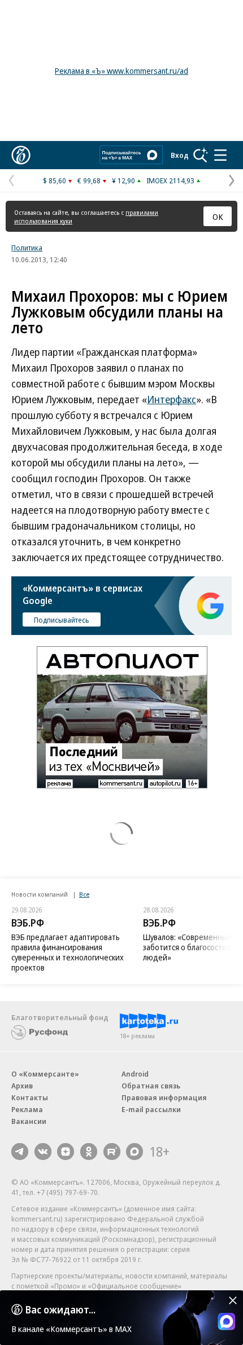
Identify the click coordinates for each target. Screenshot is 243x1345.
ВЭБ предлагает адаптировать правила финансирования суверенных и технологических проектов (67, 952)
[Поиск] (200, 155)
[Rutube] (111, 1151)
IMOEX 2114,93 (170, 180)
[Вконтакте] (42, 1151)
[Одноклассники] (88, 1151)
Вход (180, 155)
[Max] (134, 1151)
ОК (217, 216)
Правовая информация (164, 1097)
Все (84, 894)
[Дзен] (65, 1151)
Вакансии (28, 1121)
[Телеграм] (19, 1151)
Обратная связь (151, 1086)
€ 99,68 (89, 180)
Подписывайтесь (61, 620)
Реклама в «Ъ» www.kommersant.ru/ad (121, 70)
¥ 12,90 (123, 180)
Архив (22, 1086)
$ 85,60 (54, 180)
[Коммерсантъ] (21, 155)
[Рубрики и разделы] (220, 155)
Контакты (29, 1097)
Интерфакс (171, 399)
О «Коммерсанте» (45, 1074)
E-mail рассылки (151, 1109)
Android (135, 1074)
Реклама (27, 1109)
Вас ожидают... (60, 1309)
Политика (26, 247)
